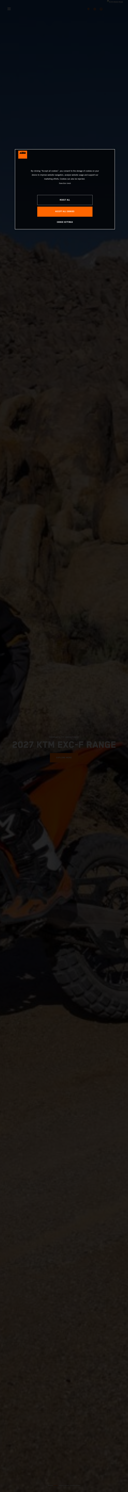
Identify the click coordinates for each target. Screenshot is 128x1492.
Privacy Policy (62, 183)
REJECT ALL (65, 200)
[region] (65, 189)
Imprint (69, 183)
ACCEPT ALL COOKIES (64, 211)
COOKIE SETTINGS (65, 222)
